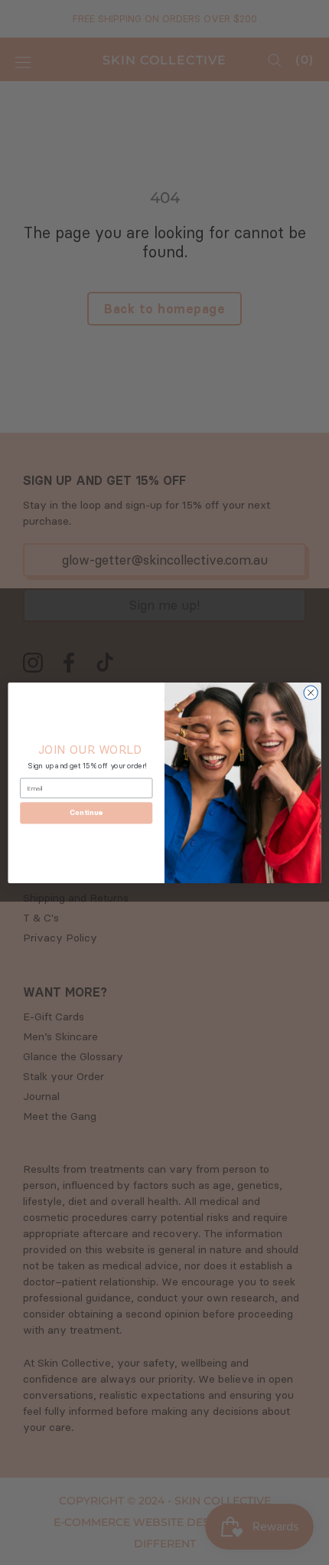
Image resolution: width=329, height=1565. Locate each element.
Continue (86, 812)
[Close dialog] (311, 692)
